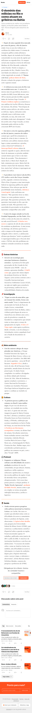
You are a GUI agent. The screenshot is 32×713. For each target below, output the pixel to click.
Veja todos (6, 676)
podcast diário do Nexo (17, 78)
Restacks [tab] (13, 604)
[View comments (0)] (9, 38)
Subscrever (22, 2)
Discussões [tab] (18, 626)
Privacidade (15, 699)
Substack (8, 709)
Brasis (7, 33)
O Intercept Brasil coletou (12, 147)
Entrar (28, 2)
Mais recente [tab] (9, 626)
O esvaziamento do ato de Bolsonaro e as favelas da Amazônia (10, 633)
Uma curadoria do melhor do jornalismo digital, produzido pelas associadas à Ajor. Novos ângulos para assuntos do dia (11, 638)
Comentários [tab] (6, 604)
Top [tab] (3, 626)
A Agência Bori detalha (21, 521)
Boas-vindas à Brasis (8, 664)
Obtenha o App (24, 705)
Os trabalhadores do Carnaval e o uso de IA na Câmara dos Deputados (10, 649)
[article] (16, 637)
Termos (21, 699)
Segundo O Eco (16, 363)
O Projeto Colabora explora (13, 100)
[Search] (29, 626)
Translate (5, 7)
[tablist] (9, 604)
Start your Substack (10, 705)
